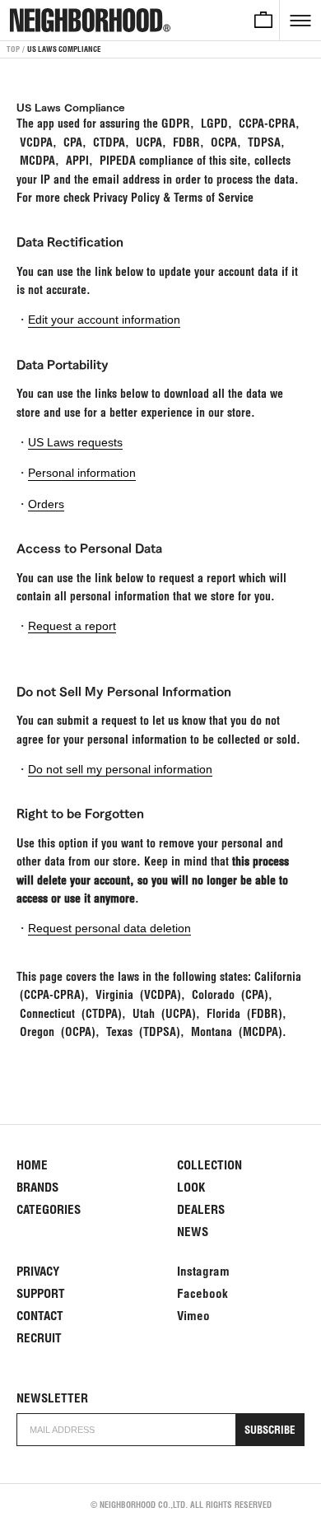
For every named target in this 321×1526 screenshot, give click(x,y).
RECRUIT (39, 1338)
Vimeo (193, 1315)
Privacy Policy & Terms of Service (173, 197)
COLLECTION (209, 1165)
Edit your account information (104, 319)
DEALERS (201, 1209)
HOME (32, 1165)
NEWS (192, 1231)
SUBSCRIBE (269, 1430)
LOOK (191, 1187)
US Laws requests (75, 442)
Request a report (72, 625)
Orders (46, 504)
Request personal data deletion (109, 928)
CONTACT (39, 1315)
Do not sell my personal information (120, 769)
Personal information (82, 472)
